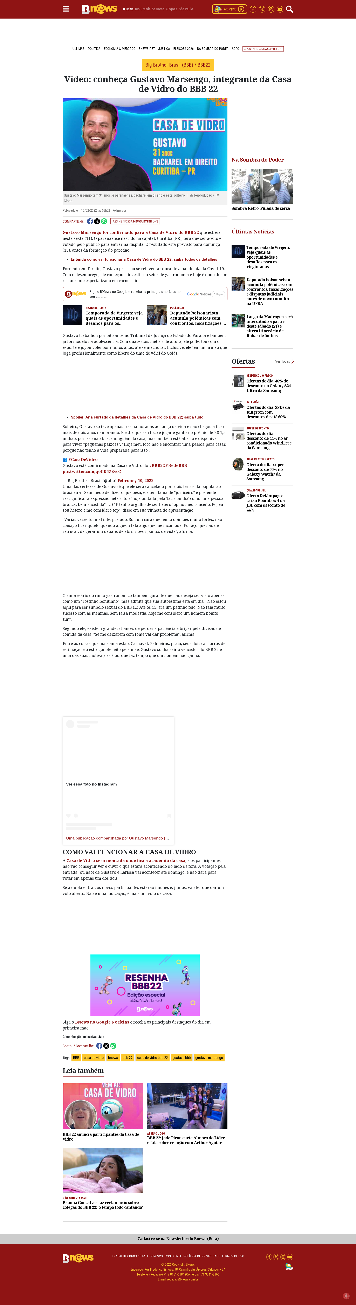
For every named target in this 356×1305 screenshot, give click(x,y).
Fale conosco (152, 1256)
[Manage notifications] (346, 1296)
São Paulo (186, 9)
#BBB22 (157, 465)
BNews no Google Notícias (102, 1022)
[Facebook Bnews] (253, 9)
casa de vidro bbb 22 (152, 1057)
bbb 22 (128, 1057)
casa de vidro (94, 1057)
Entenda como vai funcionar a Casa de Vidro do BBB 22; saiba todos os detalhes (144, 259)
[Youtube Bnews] (280, 9)
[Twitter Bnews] (262, 9)
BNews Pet (147, 49)
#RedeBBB (176, 465)
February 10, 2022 (135, 480)
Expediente (173, 1256)
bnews (113, 1057)
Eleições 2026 (183, 49)
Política (94, 49)
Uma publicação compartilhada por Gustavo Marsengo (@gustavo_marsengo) (135, 838)
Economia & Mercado (119, 49)
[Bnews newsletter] (263, 48)
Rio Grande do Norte (149, 9)
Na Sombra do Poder (212, 49)
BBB (76, 1057)
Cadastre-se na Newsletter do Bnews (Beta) (178, 1238)
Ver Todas (282, 361)
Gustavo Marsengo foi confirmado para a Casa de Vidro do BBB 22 (131, 232)
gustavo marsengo (209, 1057)
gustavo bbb (181, 1057)
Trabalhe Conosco (126, 1256)
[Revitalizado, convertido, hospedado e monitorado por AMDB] (289, 1267)
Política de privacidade (201, 1256)
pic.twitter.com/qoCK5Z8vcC (92, 471)
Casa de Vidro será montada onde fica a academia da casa (126, 860)
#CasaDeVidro (83, 459)
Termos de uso (233, 1256)
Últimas (78, 49)
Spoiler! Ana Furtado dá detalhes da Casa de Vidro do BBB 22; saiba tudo (137, 417)
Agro (235, 49)
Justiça (164, 49)
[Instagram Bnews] (271, 9)
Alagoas (171, 9)
